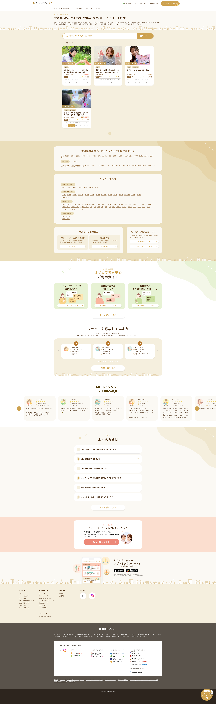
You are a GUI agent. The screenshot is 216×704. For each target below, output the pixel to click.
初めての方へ (128, 3)
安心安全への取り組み (140, 3)
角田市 (98, 194)
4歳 (106, 207)
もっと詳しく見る (108, 507)
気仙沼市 (80, 194)
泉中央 (68, 216)
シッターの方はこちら (169, 3)
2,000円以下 (75, 207)
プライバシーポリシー (110, 679)
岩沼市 (110, 194)
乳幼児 (130, 207)
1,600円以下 (66, 207)
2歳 (98, 207)
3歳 (102, 207)
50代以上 (64, 209)
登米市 (115, 194)
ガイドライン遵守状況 (123, 679)
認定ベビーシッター (88, 204)
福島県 (96, 187)
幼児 (134, 207)
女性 (130, 204)
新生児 (124, 207)
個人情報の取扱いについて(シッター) (75, 679)
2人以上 (135, 204)
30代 (143, 207)
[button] (98, 361)
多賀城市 (103, 194)
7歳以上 (118, 207)
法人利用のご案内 (153, 3)
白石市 (87, 194)
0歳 (91, 207)
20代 (139, 207)
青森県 (69, 187)
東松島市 (127, 194)
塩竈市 (75, 194)
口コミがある (81, 209)
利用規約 (62, 679)
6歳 (113, 207)
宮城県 (80, 187)
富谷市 (139, 194)
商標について (72, 681)
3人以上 (141, 204)
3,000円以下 (85, 207)
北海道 (64, 187)
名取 (63, 216)
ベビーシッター (95, 22)
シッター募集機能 (119, 335)
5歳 (110, 207)
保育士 (70, 204)
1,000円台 (149, 204)
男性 (126, 204)
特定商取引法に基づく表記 (60, 681)
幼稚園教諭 (77, 204)
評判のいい (72, 209)
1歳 (95, 207)
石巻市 (69, 194)
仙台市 (64, 194)
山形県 (91, 187)
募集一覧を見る (108, 368)
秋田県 (85, 187)
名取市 (92, 194)
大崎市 (133, 194)
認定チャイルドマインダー (103, 204)
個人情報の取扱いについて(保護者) (94, 679)
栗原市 (121, 194)
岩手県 (75, 187)
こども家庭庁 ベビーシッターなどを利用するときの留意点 (144, 679)
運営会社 (56, 679)
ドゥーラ (115, 204)
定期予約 (64, 204)
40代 (148, 207)
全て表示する (66, 197)
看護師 (121, 204)
